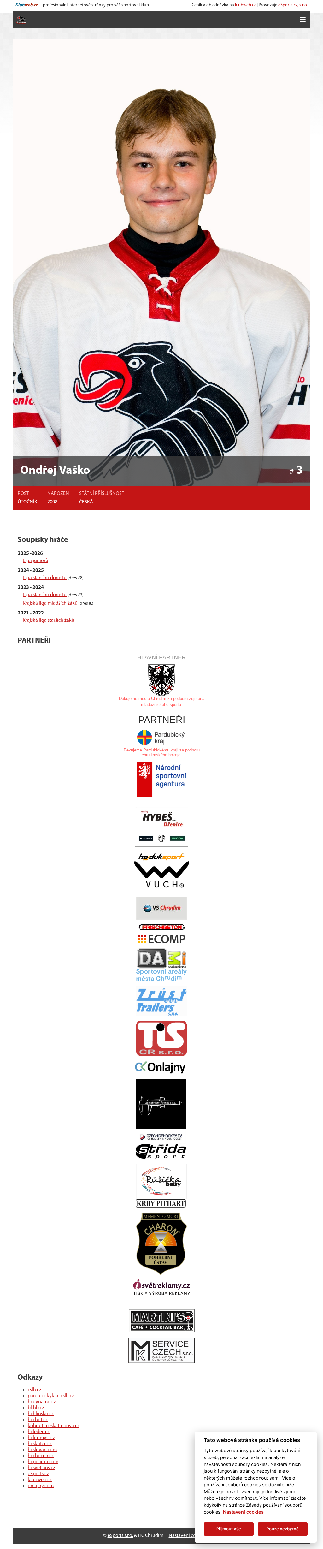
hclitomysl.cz (41, 1437)
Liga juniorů (35, 560)
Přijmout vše (228, 1528)
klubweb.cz (245, 5)
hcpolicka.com (43, 1461)
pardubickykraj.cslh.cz (51, 1395)
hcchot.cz (38, 1419)
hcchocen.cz (41, 1455)
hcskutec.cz (40, 1443)
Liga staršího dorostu (45, 577)
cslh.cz (34, 1389)
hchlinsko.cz (41, 1413)
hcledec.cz (39, 1431)
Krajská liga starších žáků (48, 620)
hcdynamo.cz (42, 1401)
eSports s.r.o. (120, 1535)
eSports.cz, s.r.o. (293, 5)
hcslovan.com (42, 1449)
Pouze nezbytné (283, 1528)
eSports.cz (38, 1473)
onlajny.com (41, 1485)
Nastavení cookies (188, 1535)
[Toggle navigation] (303, 20)
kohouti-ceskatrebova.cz (53, 1425)
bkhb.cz (36, 1407)
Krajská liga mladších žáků (50, 603)
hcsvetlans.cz (41, 1467)
